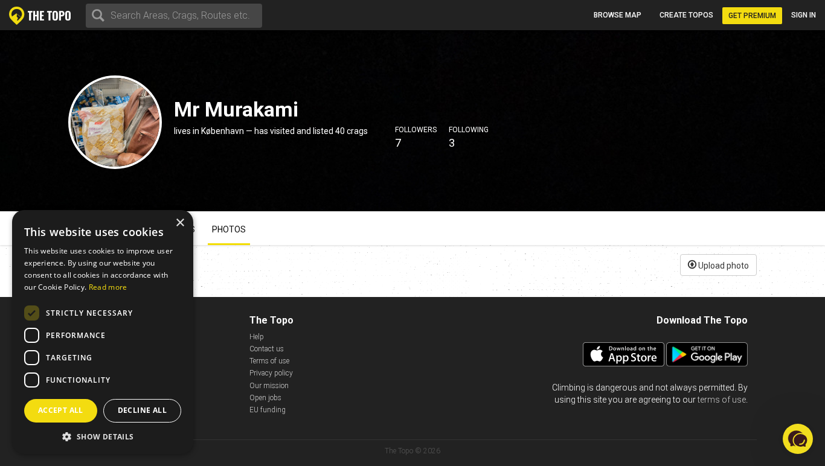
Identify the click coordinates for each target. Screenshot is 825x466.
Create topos (686, 15)
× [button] (179, 223)
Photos (229, 229)
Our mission (269, 385)
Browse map (617, 15)
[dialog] (102, 332)
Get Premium (752, 15)
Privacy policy (271, 373)
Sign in (803, 15)
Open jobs (265, 398)
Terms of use (269, 361)
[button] (102, 436)
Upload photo (722, 265)
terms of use (722, 399)
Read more (108, 287)
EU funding (267, 410)
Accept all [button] (60, 410)
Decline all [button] (142, 410)
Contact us (266, 349)
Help (256, 337)
